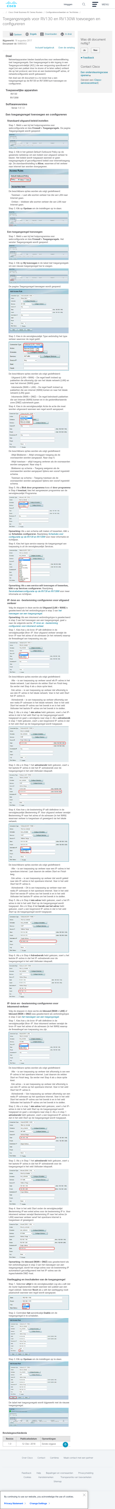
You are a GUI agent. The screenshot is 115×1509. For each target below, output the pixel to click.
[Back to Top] (65, 1444)
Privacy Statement (13, 1503)
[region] (44, 1500)
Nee (95, 50)
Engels (33, 34)
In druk (68, 34)
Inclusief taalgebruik (44, 47)
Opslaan (18, 34)
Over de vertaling (66, 47)
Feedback (88, 57)
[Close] (84, 1494)
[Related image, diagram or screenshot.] (39, 148)
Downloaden (51, 34)
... (3, 12)
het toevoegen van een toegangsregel (40, 1017)
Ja (84, 50)
